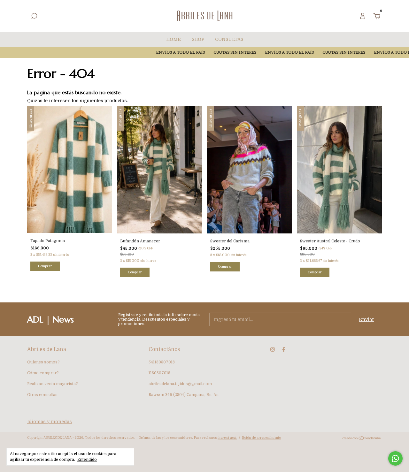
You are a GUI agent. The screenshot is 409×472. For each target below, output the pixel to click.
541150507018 (162, 362)
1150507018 (159, 373)
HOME (173, 39)
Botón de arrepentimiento (261, 437)
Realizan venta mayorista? (52, 384)
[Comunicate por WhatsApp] (395, 458)
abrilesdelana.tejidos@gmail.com (180, 384)
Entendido (87, 459)
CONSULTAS (229, 39)
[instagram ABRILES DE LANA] (272, 349)
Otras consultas (42, 394)
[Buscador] (34, 17)
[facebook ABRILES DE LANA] (283, 349)
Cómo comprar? (43, 373)
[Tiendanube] (362, 438)
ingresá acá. (227, 437)
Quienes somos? (43, 362)
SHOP (198, 39)
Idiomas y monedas (49, 421)
